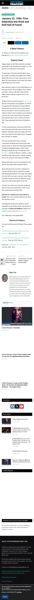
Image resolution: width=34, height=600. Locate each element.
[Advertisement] (17, 496)
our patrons (23, 211)
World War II (5, 153)
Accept (5, 596)
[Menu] (3, 3)
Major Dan (10, 32)
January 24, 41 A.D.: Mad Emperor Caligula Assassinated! (25, 260)
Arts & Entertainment (8, 14)
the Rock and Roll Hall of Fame (18, 55)
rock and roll (27, 101)
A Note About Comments (9, 577)
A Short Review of (11, 328)
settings (19, 592)
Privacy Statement (7, 581)
